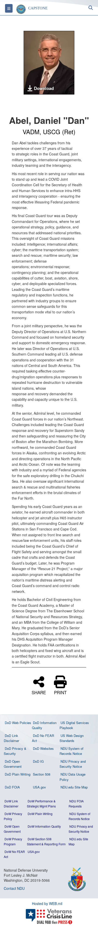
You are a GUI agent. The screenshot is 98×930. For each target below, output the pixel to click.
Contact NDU (14, 888)
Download (44, 88)
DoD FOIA (12, 787)
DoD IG (38, 761)
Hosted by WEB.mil (47, 903)
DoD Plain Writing (17, 774)
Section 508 (41, 774)
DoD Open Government (13, 764)
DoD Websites (43, 748)
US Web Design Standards (72, 738)
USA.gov (39, 787)
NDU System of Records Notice (71, 751)
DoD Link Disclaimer (11, 738)
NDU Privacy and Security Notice (73, 764)
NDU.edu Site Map (74, 787)
